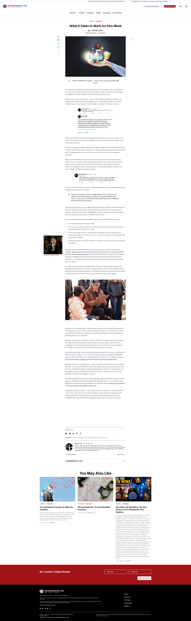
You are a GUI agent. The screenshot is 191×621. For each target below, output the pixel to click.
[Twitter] (42, 608)
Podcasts (90, 13)
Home (126, 594)
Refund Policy (51, 617)
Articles (82, 13)
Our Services (117, 13)
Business (99, 21)
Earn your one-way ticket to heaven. (47, 605)
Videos (98, 13)
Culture (105, 437)
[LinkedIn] (45, 608)
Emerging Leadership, (84, 437)
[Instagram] (49, 608)
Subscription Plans (170, 6)
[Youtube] (47, 608)
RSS (67, 617)
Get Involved (128, 603)
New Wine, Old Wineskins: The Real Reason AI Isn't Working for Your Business (131, 509)
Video (118, 503)
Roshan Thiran (97, 30)
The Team (127, 600)
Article (92, 21)
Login (180, 6)
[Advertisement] (95, 410)
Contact (126, 606)
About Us (127, 597)
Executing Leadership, (97, 437)
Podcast (81, 503)
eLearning (106, 13)
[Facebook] (40, 608)
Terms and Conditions (60, 617)
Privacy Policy (43, 617)
